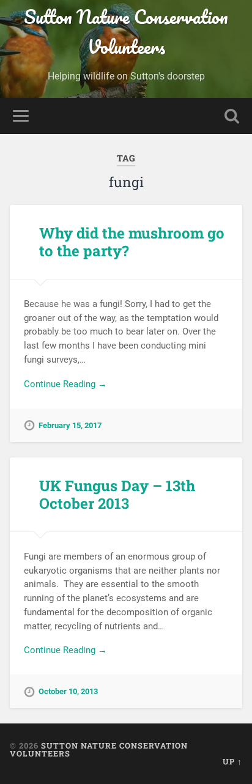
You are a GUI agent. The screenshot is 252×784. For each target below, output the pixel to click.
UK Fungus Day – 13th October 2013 (117, 494)
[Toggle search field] (231, 116)
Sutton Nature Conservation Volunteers (126, 32)
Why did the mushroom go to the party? (131, 242)
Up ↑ (232, 761)
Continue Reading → (65, 384)
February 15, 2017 (70, 425)
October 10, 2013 (68, 691)
